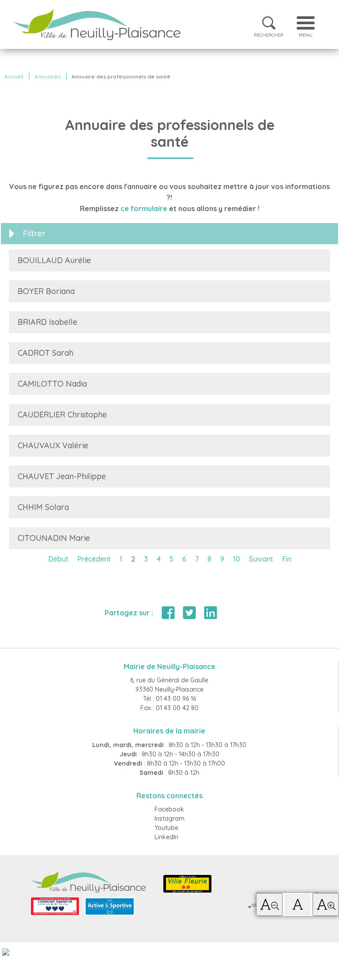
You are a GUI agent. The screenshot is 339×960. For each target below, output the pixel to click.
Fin (286, 558)
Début (58, 558)
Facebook (169, 809)
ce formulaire (144, 208)
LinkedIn (166, 837)
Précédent (94, 558)
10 (236, 558)
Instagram (169, 818)
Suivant (261, 558)
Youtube (166, 828)
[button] (269, 904)
